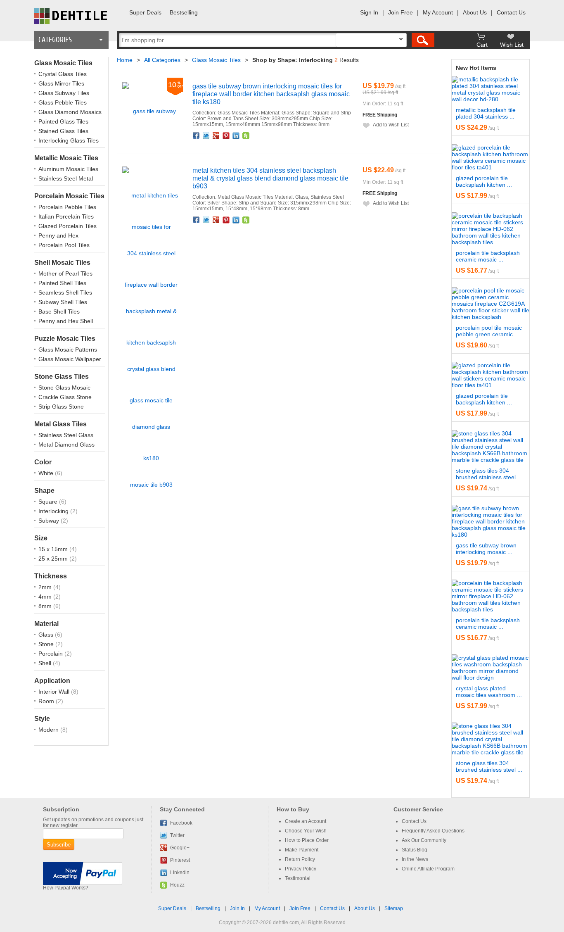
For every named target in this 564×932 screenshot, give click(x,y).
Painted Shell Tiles (62, 283)
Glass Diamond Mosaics (70, 112)
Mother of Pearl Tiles (65, 273)
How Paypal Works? (65, 888)
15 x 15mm (53, 549)
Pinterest (226, 135)
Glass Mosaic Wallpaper (69, 359)
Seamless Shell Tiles (65, 292)
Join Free (400, 12)
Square (48, 501)
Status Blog (414, 850)
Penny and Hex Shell (65, 321)
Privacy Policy (300, 869)
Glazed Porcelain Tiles (67, 226)
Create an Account (305, 821)
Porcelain (51, 653)
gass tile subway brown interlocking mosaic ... (486, 548)
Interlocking (54, 511)
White (46, 473)
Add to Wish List (391, 125)
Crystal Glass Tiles (62, 74)
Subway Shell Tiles (62, 302)
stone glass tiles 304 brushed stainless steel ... (489, 473)
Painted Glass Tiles (63, 121)
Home (125, 60)
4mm (45, 596)
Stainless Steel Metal (65, 178)
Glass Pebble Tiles (62, 102)
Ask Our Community (424, 840)
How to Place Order (307, 840)
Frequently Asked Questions (433, 831)
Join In (237, 908)
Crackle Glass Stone (65, 397)
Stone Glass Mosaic (64, 387)
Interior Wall (54, 691)
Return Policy (300, 859)
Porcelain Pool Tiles (64, 245)
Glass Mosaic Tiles (63, 63)
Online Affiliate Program (428, 869)
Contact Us (511, 12)
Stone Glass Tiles (61, 376)
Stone (46, 644)
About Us (475, 12)
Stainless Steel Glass (65, 435)
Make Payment (301, 850)
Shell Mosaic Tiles (62, 262)
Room (47, 701)
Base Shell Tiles (59, 311)
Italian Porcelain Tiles (66, 216)
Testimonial (297, 878)
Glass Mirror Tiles (61, 83)
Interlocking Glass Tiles (68, 140)
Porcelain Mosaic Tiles (69, 196)
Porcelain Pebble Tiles (67, 207)
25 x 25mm (53, 558)
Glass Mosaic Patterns (67, 349)
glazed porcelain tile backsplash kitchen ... (484, 181)
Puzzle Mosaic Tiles (64, 338)
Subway (49, 520)
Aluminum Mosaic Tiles (68, 169)
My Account (438, 12)
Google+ (216, 135)
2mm (45, 587)
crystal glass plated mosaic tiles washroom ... (489, 691)
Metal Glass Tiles (60, 424)
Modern (49, 729)
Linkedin (236, 135)
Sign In (369, 12)
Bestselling (184, 12)
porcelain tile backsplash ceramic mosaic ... (488, 256)
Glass (46, 634)
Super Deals (145, 12)
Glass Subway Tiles (63, 93)
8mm (45, 606)
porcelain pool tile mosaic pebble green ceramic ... (489, 331)
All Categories (162, 60)
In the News (415, 859)
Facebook (196, 135)
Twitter (206, 135)
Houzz (246, 135)
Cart (482, 44)
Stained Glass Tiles (63, 131)
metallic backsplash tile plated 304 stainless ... (486, 113)
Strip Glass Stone (61, 406)
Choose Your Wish (306, 831)
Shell (45, 663)
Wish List (512, 44)
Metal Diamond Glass (66, 444)
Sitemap (393, 908)
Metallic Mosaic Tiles (66, 158)
